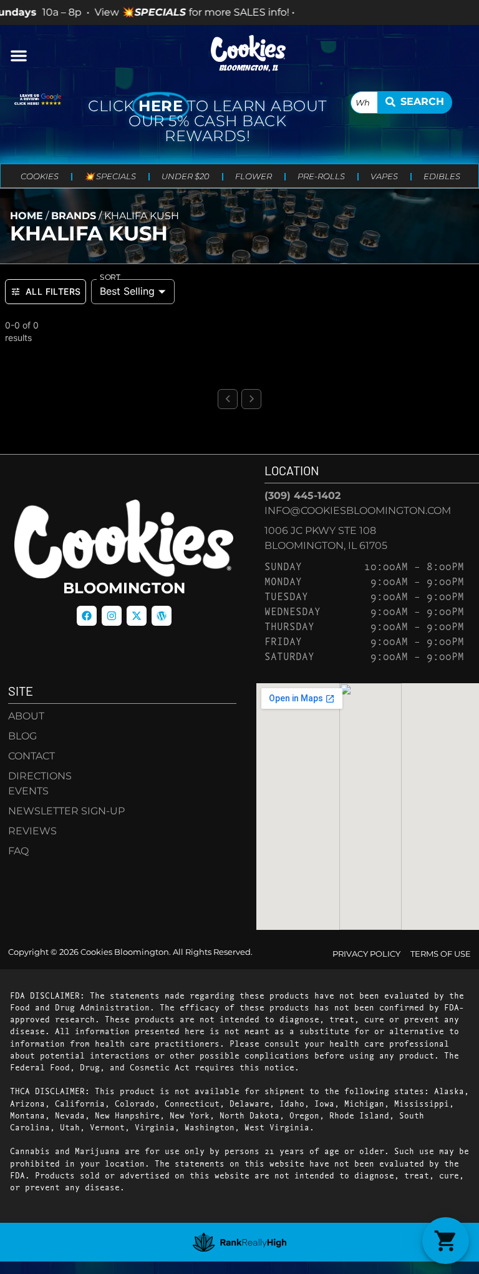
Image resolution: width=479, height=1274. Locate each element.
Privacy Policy (366, 954)
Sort (110, 277)
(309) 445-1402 (302, 495)
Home (26, 216)
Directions (40, 776)
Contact (31, 756)
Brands (73, 216)
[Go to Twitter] (137, 616)
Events (28, 791)
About (26, 716)
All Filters (53, 291)
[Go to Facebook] (87, 616)
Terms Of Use (440, 954)
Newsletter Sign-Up (66, 811)
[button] (18, 55)
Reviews (32, 831)
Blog (22, 736)
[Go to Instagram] (112, 616)
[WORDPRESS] (162, 616)
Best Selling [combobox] (127, 291)
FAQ (18, 851)
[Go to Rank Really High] (239, 1242)
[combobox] (365, 102)
